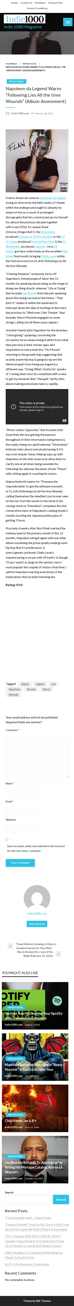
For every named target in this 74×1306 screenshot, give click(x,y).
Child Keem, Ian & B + (21, 1121)
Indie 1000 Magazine (23, 26)
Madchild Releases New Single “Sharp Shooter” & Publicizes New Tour (33, 1067)
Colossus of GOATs (30, 236)
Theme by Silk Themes (37, 1300)
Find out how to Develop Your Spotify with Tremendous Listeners (34, 1015)
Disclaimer (40, 2)
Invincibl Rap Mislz (42, 241)
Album (25, 683)
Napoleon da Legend (52, 198)
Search (9, 1192)
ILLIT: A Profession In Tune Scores (27, 1264)
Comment (12, 730)
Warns (46, 689)
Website (11, 819)
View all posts (37, 923)
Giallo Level (48, 256)
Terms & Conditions (37, 8)
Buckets (48, 236)
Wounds (13, 694)
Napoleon (14, 689)
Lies (53, 683)
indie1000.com (20, 113)
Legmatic (40, 246)
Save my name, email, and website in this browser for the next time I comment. (36, 848)
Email (10, 801)
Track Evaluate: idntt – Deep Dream (28, 1217)
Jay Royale (30, 293)
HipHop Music (29, 63)
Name (10, 783)
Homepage (11, 63)
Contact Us (26, 2)
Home (14, 2)
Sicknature (48, 232)
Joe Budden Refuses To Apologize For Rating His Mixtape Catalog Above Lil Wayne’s (34, 1167)
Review (31, 689)
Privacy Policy (55, 2)
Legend (40, 683)
